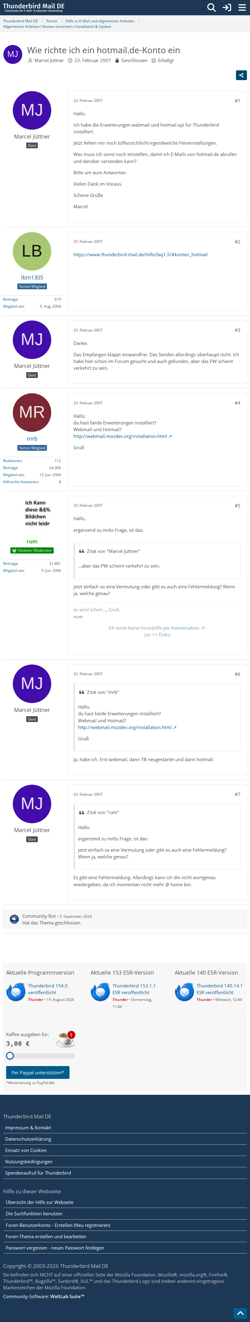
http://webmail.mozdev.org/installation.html (120, 436)
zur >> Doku (157, 634)
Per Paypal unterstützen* (38, 1072)
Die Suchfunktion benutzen (34, 1213)
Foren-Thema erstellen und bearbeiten (46, 1236)
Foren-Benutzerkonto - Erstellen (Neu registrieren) (58, 1225)
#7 (238, 794)
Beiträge (10, 299)
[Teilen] (241, 75)
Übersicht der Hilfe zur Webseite (39, 1202)
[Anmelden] (227, 7)
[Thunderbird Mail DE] (34, 8)
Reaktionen (12, 460)
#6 (238, 674)
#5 (238, 505)
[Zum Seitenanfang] (240, 1313)
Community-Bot (39, 916)
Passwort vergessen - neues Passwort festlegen (55, 1248)
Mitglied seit (13, 306)
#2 (238, 242)
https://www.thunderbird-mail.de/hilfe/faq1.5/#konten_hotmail (140, 254)
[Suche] (211, 8)
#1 (238, 101)
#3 (238, 330)
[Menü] (242, 8)
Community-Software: (43, 1296)
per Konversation (181, 628)
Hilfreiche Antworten (20, 481)
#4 (238, 403)
